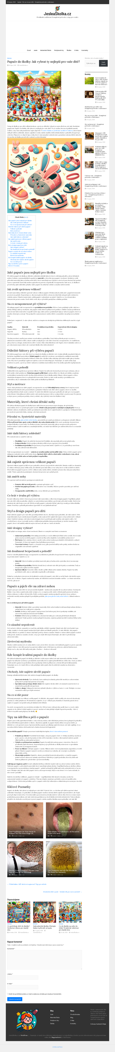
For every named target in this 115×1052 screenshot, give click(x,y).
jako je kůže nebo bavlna (29, 420)
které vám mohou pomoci (59, 731)
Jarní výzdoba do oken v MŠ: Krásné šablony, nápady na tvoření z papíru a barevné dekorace (101, 81)
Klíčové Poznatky (13, 266)
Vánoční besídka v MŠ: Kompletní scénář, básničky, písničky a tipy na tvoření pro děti (101, 222)
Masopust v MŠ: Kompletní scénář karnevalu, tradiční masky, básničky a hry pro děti (101, 136)
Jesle (35, 50)
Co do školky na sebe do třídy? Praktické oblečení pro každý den (69, 928)
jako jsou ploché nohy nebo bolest (56, 596)
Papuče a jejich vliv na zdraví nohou (20, 251)
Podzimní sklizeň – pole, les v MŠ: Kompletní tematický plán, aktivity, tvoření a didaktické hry (101, 151)
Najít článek (103, 63)
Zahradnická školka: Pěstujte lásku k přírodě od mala (44, 927)
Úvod (29, 50)
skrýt (25, 217)
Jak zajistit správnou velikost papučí (19, 239)
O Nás (76, 50)
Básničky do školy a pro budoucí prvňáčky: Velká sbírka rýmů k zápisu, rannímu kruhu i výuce (101, 208)
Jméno (10, 974)
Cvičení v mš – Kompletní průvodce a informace (93, 176)
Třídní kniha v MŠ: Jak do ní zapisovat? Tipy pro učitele (26, 884)
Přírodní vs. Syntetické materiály (21, 235)
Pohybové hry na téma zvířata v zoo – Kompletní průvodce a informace (95, 194)
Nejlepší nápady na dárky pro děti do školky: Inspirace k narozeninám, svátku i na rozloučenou (101, 250)
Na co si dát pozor (16, 262)
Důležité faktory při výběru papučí (19, 227)
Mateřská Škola (45, 50)
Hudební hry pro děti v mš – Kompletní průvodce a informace (96, 107)
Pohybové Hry (59, 50)
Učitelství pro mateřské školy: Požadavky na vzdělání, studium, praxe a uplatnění (101, 236)
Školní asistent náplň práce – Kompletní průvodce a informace (96, 262)
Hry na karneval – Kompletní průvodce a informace (37, 2)
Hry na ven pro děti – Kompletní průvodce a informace (95, 116)
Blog (71, 1017)
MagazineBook (56, 1037)
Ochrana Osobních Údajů (98, 1024)
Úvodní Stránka (75, 1014)
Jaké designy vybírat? (17, 247)
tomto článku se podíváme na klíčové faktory (57, 130)
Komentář (11, 948)
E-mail (10, 983)
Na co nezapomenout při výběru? (21, 224)
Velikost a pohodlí (16, 229)
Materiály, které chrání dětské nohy (19, 233)
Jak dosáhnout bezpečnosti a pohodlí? (22, 249)
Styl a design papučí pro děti (17, 245)
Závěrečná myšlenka (17, 255)
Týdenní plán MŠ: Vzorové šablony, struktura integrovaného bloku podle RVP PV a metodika (101, 96)
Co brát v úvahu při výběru (18, 243)
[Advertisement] (57, 34)
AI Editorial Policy (57, 1047)
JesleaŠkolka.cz (57, 13)
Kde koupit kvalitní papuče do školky (20, 257)
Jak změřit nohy (15, 241)
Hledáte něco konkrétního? (94, 58)
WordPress (24, 1035)
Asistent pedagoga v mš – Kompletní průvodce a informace (96, 185)
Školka (69, 50)
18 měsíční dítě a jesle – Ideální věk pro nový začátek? (62, 892)
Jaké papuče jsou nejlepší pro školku (20, 220)
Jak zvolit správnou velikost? (19, 222)
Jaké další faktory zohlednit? (19, 237)
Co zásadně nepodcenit (18, 253)
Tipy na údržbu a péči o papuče (18, 264)
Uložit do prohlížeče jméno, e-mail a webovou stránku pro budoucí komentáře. (35, 994)
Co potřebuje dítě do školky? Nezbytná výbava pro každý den (18, 928)
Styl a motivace (15, 231)
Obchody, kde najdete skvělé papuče (22, 259)
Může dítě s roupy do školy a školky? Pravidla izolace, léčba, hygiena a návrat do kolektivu (101, 165)
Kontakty (85, 50)
